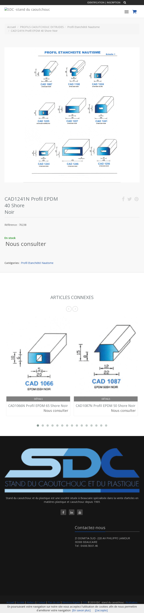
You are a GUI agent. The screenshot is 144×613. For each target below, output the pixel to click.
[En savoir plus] (81, 610)
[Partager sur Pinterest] (136, 200)
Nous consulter (25, 244)
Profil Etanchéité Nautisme (37, 263)
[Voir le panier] (134, 12)
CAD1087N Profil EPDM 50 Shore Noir (105, 405)
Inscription (113, 2)
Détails (38, 399)
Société (20, 602)
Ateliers (31, 602)
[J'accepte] (101, 610)
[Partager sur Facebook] (123, 200)
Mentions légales (71, 602)
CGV (85, 602)
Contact (41, 602)
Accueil (10, 602)
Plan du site (54, 602)
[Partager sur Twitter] (129, 200)
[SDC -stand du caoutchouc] (27, 9)
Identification (95, 2)
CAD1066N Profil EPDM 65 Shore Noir (38, 405)
